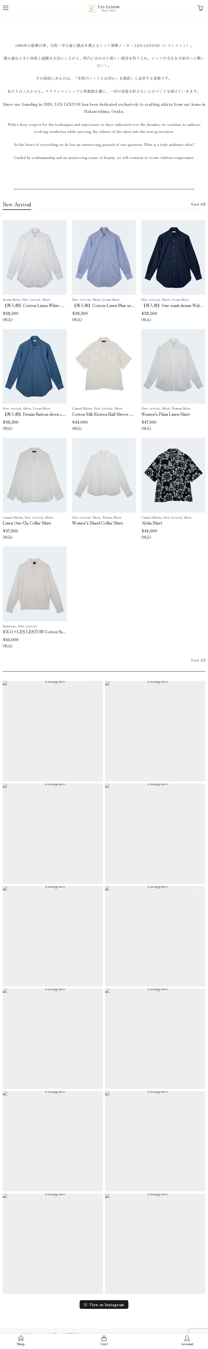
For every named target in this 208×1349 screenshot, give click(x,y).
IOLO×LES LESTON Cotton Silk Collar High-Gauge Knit (56, 631)
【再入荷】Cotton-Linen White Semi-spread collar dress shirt (59, 305)
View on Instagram (106, 1304)
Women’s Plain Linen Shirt (165, 414)
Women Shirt (181, 408)
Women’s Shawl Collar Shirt (97, 523)
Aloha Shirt (151, 523)
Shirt (46, 299)
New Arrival (31, 299)
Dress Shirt (11, 299)
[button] (53, 731)
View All (198, 204)
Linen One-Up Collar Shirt (27, 523)
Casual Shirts (82, 408)
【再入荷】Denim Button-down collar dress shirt (47, 414)
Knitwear (9, 626)
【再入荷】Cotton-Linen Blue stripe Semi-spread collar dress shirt (133, 305)
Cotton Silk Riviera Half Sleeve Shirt (105, 414)
